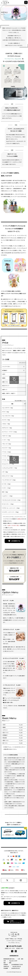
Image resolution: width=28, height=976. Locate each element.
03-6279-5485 (15, 946)
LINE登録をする (15, 541)
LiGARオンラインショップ (15, 921)
